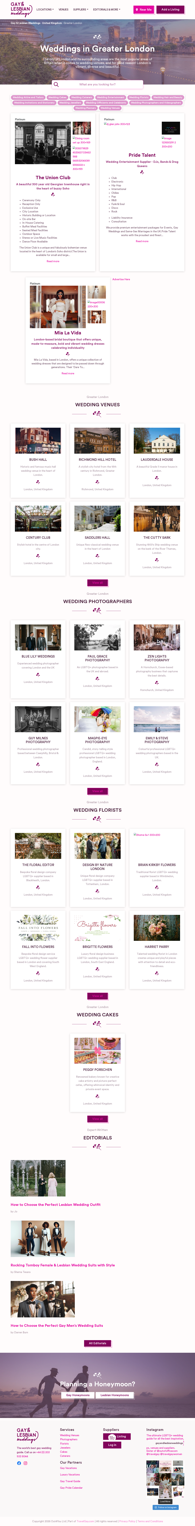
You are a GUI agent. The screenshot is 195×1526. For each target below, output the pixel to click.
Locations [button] (44, 9)
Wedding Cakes (57, 97)
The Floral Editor (38, 865)
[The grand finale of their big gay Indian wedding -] (152, 1492)
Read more (53, 261)
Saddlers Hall (97, 537)
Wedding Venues (110, 108)
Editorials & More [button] (105, 9)
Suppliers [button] (79, 9)
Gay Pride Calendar (71, 1488)
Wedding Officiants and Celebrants (106, 103)
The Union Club (53, 177)
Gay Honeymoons (78, 1395)
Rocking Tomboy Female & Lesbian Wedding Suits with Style (63, 1265)
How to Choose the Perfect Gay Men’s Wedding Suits (57, 1326)
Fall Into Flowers (38, 947)
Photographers (68, 1439)
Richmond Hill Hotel (97, 459)
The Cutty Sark (157, 537)
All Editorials (97, 1343)
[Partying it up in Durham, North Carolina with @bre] (165, 1492)
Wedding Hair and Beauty (167, 97)
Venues (63, 9)
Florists (64, 1443)
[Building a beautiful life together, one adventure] (178, 1479)
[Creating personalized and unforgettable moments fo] (165, 1479)
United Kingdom (52, 23)
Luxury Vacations (70, 1474)
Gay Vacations (68, 1468)
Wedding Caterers (81, 97)
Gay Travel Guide (70, 1481)
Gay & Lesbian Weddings (25, 23)
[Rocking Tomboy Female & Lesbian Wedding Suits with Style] (43, 1239)
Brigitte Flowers (98, 947)
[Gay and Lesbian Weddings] (21, 9)
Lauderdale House (157, 459)
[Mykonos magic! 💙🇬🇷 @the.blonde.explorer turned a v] (152, 1479)
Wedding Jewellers (70, 103)
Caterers (65, 1456)
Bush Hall (38, 459)
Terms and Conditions (150, 1521)
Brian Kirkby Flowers (157, 865)
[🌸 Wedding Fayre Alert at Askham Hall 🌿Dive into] (165, 1466)
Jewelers (65, 1447)
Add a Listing (170, 9)
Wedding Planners (85, 108)
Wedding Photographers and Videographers (156, 103)
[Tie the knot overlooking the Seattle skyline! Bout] (178, 1492)
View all (97, 582)
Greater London (143, 10)
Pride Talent (142, 155)
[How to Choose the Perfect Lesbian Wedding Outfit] (38, 1178)
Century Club (38, 537)
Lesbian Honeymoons (115, 1395)
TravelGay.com (85, 1521)
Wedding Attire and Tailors (28, 97)
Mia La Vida (67, 332)
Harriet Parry (157, 947)
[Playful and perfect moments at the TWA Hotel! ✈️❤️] (178, 1466)
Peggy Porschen (97, 1069)
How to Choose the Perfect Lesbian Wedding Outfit (56, 1205)
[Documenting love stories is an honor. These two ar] (152, 1466)
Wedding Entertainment (110, 97)
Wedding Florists (139, 97)
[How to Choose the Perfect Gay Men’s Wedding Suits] (43, 1299)
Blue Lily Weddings (38, 656)
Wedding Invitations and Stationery (34, 103)
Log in (112, 1445)
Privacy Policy (127, 1521)
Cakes (63, 1452)
